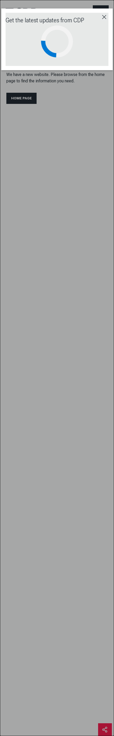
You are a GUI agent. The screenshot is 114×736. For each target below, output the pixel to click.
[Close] (104, 17)
